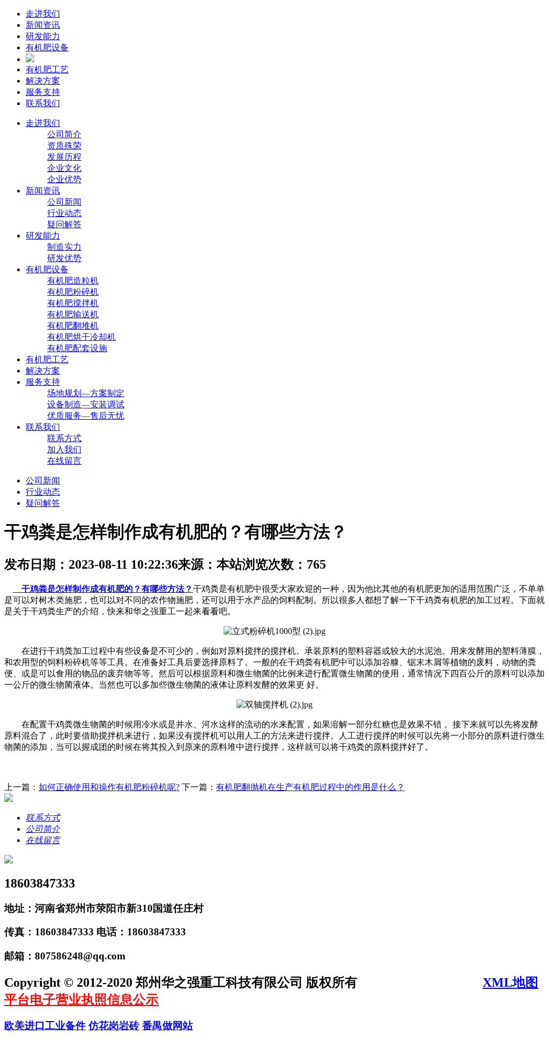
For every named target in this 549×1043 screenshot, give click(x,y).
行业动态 (64, 213)
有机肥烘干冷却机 (81, 336)
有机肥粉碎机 (73, 291)
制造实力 (64, 246)
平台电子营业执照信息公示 (81, 1000)
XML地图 (510, 982)
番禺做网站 (167, 1025)
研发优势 (64, 258)
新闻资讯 (43, 24)
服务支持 (43, 91)
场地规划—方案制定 (85, 393)
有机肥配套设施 (77, 348)
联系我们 (43, 103)
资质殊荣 (64, 145)
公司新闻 (64, 201)
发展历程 (64, 156)
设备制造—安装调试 (85, 404)
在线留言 (64, 460)
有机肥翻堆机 (73, 325)
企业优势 (64, 179)
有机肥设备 (47, 47)
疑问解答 (64, 224)
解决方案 (43, 80)
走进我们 (43, 13)
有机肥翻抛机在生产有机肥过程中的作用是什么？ (310, 787)
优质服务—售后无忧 (85, 415)
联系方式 (64, 438)
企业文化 (64, 168)
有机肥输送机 (73, 314)
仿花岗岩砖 (113, 1025)
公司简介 (64, 134)
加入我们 (64, 449)
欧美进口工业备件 (45, 1025)
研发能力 (43, 36)
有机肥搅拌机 (73, 303)
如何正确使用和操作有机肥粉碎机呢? (109, 787)
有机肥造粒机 (73, 280)
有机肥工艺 (47, 69)
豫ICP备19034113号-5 (422, 982)
